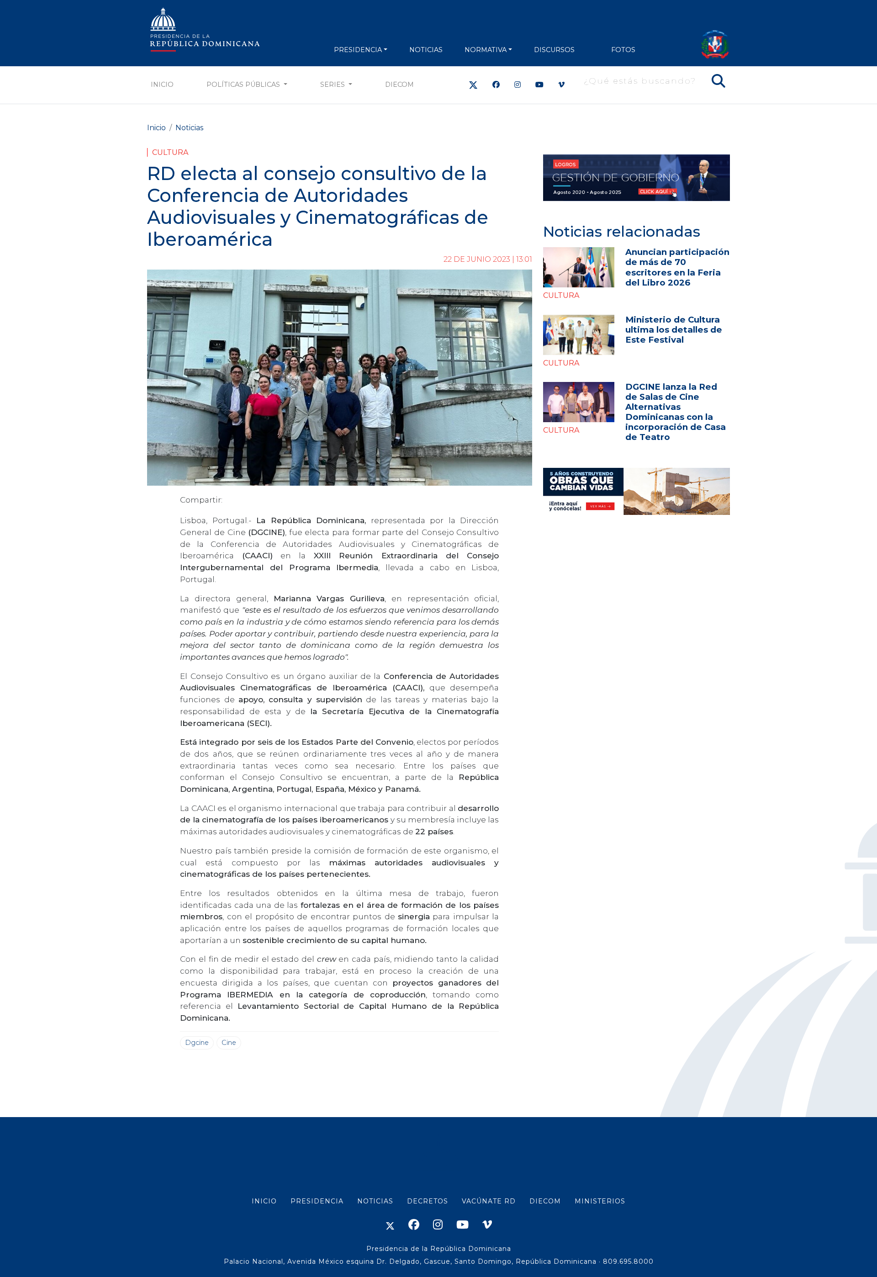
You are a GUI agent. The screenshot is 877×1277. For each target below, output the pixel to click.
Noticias (189, 127)
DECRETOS (427, 1201)
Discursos (554, 50)
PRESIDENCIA (358, 50)
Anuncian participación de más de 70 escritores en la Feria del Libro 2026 (677, 267)
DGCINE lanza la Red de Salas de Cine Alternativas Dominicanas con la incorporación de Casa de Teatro (675, 412)
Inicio (162, 84)
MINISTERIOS (600, 1201)
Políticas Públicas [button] (244, 84)
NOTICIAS (426, 50)
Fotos (623, 50)
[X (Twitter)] (473, 84)
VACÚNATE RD (489, 1201)
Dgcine (197, 1043)
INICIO (264, 1201)
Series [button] (333, 84)
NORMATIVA (486, 50)
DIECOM (399, 84)
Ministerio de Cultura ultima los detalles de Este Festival (673, 329)
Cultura (170, 152)
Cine (229, 1043)
